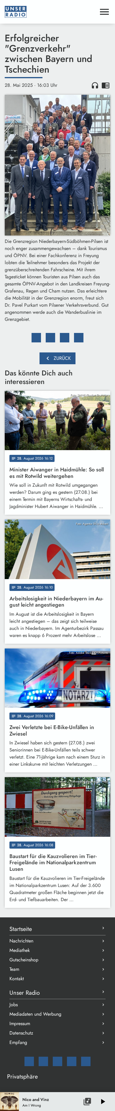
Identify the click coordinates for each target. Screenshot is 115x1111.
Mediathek (19, 950)
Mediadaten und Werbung (35, 1014)
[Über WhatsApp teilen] (64, 337)
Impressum (19, 1023)
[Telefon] (71, 1061)
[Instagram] (57, 1061)
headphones (95, 85)
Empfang (18, 1042)
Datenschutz (21, 1033)
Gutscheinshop (23, 959)
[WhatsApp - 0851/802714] (86, 1061)
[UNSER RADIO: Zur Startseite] (50, 12)
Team (14, 969)
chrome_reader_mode (105, 85)
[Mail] (29, 1061)
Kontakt (16, 978)
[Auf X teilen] (50, 337)
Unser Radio (24, 993)
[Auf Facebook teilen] (36, 337)
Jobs (13, 1004)
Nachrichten (21, 940)
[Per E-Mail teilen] (78, 337)
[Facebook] (43, 1061)
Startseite (20, 929)
